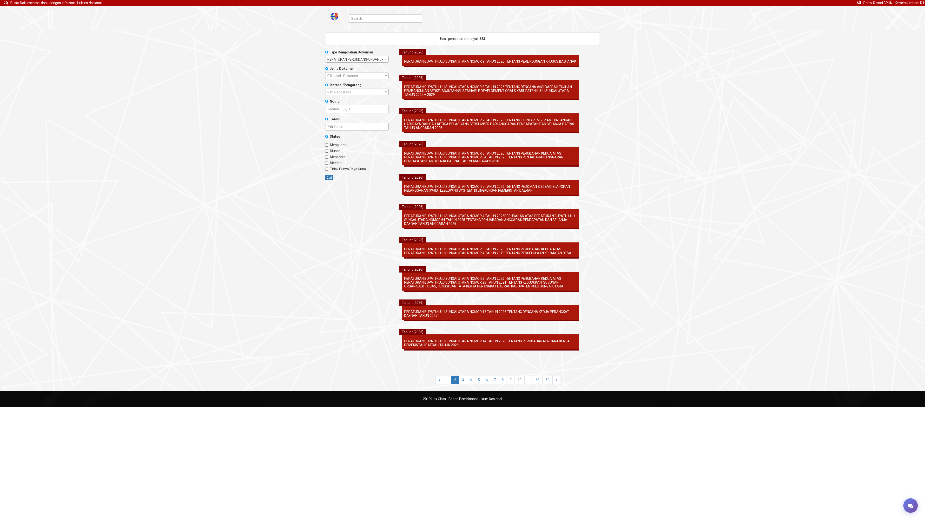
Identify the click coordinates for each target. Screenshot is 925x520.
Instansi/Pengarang (345, 85)
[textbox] (356, 75)
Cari (329, 177)
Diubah (335, 151)
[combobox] (357, 59)
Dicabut (336, 163)
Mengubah (338, 145)
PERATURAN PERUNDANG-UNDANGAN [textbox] (356, 59)
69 (547, 380)
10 (520, 380)
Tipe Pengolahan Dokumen (350, 52)
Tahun (334, 119)
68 (538, 380)
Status (334, 136)
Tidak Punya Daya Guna (348, 169)
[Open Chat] (910, 505)
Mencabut (337, 157)
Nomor (334, 101)
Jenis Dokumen (341, 69)
